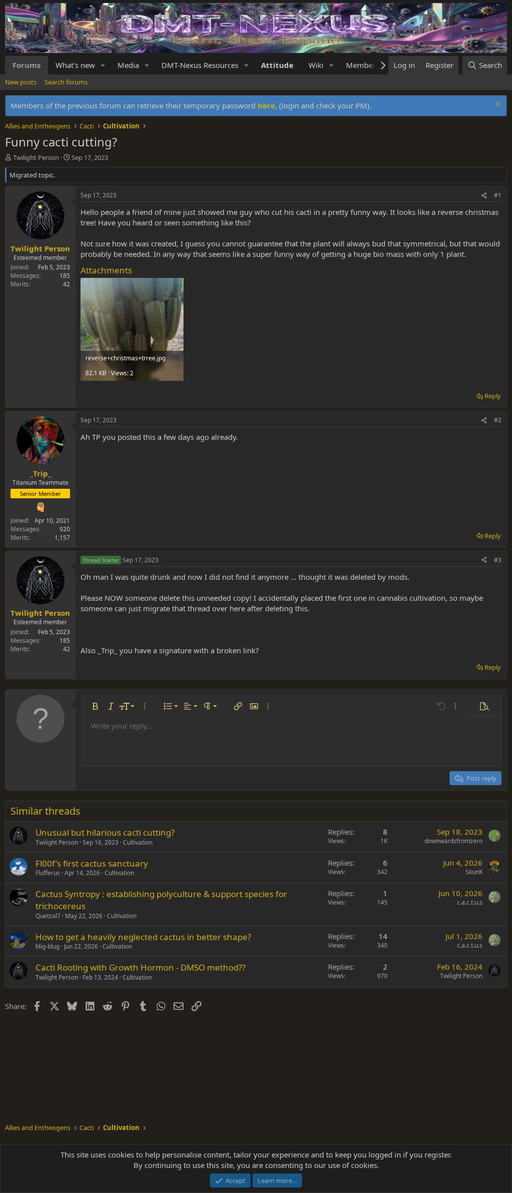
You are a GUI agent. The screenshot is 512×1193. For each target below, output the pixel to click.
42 (66, 284)
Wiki (316, 65)
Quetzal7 (48, 916)
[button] (103, 65)
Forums (26, 65)
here (266, 105)
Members (362, 65)
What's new (75, 65)
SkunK (474, 872)
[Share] (484, 195)
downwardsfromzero (453, 841)
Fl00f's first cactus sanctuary (92, 863)
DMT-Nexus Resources (200, 65)
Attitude (277, 65)
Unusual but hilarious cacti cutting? (105, 832)
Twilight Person (36, 157)
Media (128, 65)
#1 (498, 195)
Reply (492, 395)
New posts (20, 81)
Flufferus (48, 873)
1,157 (62, 537)
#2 (498, 420)
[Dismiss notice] (497, 105)
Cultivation (137, 842)
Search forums (66, 81)
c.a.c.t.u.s (469, 902)
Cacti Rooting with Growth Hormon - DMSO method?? (141, 967)
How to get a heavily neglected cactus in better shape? (143, 937)
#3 (498, 560)
